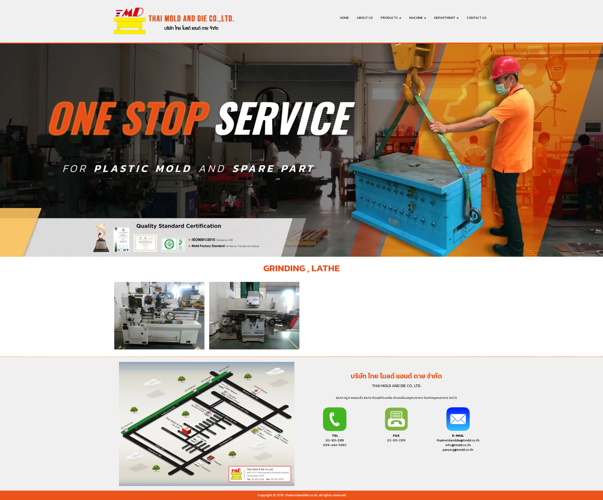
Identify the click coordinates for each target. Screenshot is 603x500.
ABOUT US (365, 17)
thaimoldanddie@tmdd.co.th (457, 440)
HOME (344, 17)
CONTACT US (476, 17)
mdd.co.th (458, 449)
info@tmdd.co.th (458, 445)
